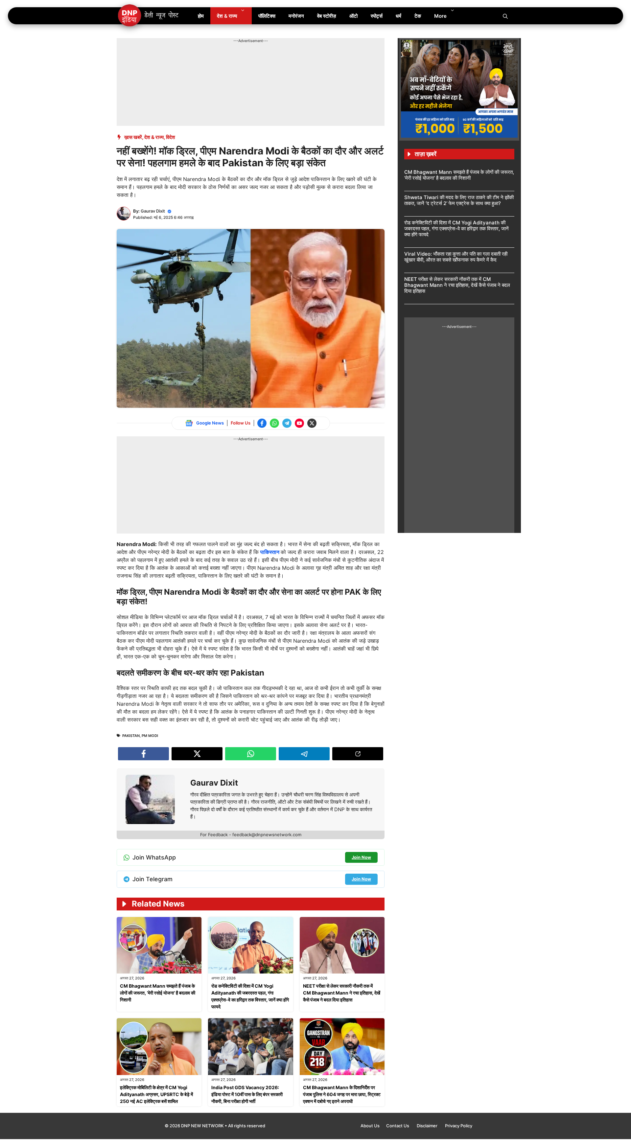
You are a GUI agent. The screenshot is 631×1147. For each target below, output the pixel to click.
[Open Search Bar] (505, 15)
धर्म (398, 16)
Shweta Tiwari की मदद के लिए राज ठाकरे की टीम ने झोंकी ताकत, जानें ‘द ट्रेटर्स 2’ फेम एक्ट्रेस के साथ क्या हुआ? (459, 200)
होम (201, 16)
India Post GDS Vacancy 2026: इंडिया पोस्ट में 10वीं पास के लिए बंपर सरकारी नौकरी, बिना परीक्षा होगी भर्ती (247, 1094)
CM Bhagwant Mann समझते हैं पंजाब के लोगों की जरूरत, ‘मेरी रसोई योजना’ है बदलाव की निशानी (157, 992)
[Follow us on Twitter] (311, 423)
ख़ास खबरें (133, 137)
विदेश (170, 137)
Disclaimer (427, 1125)
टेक (417, 16)
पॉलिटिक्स (266, 16)
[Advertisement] (236, 58)
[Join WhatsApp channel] (274, 423)
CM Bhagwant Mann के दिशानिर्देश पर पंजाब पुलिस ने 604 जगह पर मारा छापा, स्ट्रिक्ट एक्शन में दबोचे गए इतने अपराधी (342, 1094)
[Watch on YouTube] (299, 423)
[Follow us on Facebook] (262, 423)
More (440, 16)
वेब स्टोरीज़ (326, 16)
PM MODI (150, 735)
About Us (370, 1125)
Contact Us (398, 1125)
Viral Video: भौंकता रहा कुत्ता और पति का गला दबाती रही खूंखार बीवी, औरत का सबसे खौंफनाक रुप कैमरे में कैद (455, 257)
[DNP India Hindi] (149, 16)
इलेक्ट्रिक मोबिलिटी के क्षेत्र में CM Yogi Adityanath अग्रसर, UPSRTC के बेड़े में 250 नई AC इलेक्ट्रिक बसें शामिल (156, 1094)
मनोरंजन (296, 16)
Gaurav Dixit (153, 211)
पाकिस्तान (270, 552)
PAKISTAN (131, 735)
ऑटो (353, 16)
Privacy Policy (458, 1125)
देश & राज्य (227, 16)
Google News (210, 422)
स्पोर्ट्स (377, 16)
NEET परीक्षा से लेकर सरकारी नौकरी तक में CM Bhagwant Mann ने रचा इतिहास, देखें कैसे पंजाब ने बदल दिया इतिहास (341, 992)
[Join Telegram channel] (287, 423)
